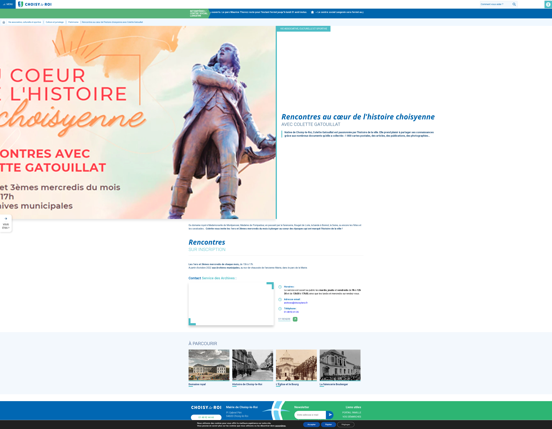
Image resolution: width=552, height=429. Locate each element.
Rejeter (328, 424)
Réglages (346, 424)
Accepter (311, 424)
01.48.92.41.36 (291, 312)
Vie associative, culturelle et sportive (24, 22)
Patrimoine (73, 22)
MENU (9, 4)
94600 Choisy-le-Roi (237, 416)
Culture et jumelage (55, 22)
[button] (548, 4)
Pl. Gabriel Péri (234, 412)
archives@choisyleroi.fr (296, 302)
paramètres (280, 426)
